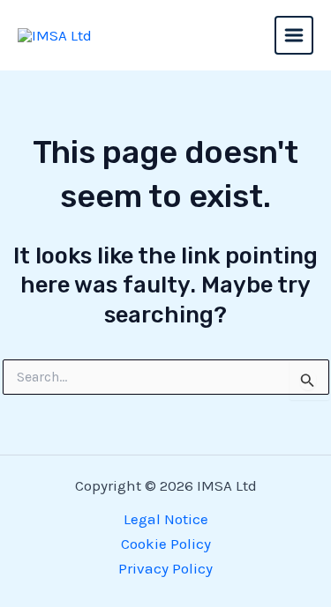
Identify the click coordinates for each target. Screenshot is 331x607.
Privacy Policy (165, 568)
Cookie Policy (166, 543)
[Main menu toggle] (294, 35)
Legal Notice (166, 519)
